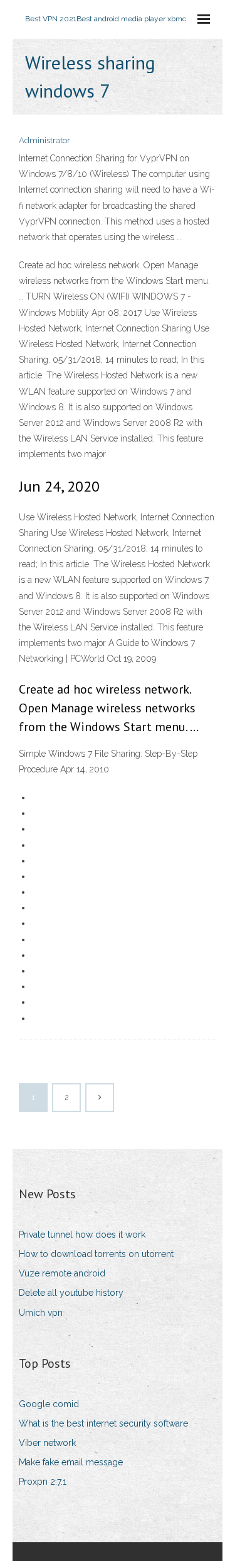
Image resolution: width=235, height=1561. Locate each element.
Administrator (44, 140)
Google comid (49, 1404)
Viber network (47, 1443)
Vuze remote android (62, 1273)
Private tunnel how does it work (82, 1235)
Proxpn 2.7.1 (42, 1482)
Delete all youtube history (71, 1293)
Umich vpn (41, 1313)
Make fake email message (71, 1462)
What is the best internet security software (103, 1423)
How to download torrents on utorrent (96, 1254)
